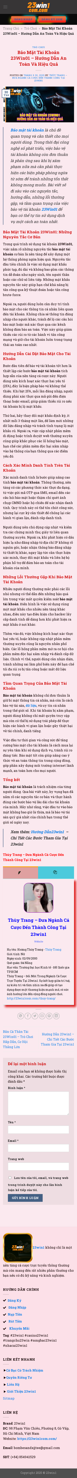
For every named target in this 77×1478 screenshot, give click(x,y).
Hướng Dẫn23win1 (47, 831)
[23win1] (38, 7)
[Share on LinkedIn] (56, 1016)
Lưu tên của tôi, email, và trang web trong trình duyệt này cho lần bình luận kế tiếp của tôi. (38, 1184)
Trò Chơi (30, 28)
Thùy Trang (53, 949)
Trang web (16, 1159)
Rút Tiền (15, 1321)
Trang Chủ (11, 28)
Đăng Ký (14, 1300)
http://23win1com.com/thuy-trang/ (31, 998)
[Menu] (5, 7)
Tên (12, 1122)
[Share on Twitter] (35, 1016)
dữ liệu (31, 705)
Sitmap (8, 1398)
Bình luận (16, 1088)
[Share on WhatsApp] (20, 1016)
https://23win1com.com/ (37, 1438)
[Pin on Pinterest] (49, 1016)
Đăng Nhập (17, 1307)
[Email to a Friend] (42, 1016)
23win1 (39, 1247)
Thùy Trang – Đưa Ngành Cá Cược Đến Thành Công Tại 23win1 (39, 78)
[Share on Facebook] (27, 1016)
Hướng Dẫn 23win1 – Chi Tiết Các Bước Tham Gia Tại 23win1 (57, 1039)
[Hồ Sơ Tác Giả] (20, 872)
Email (13, 1141)
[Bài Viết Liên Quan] (56, 872)
